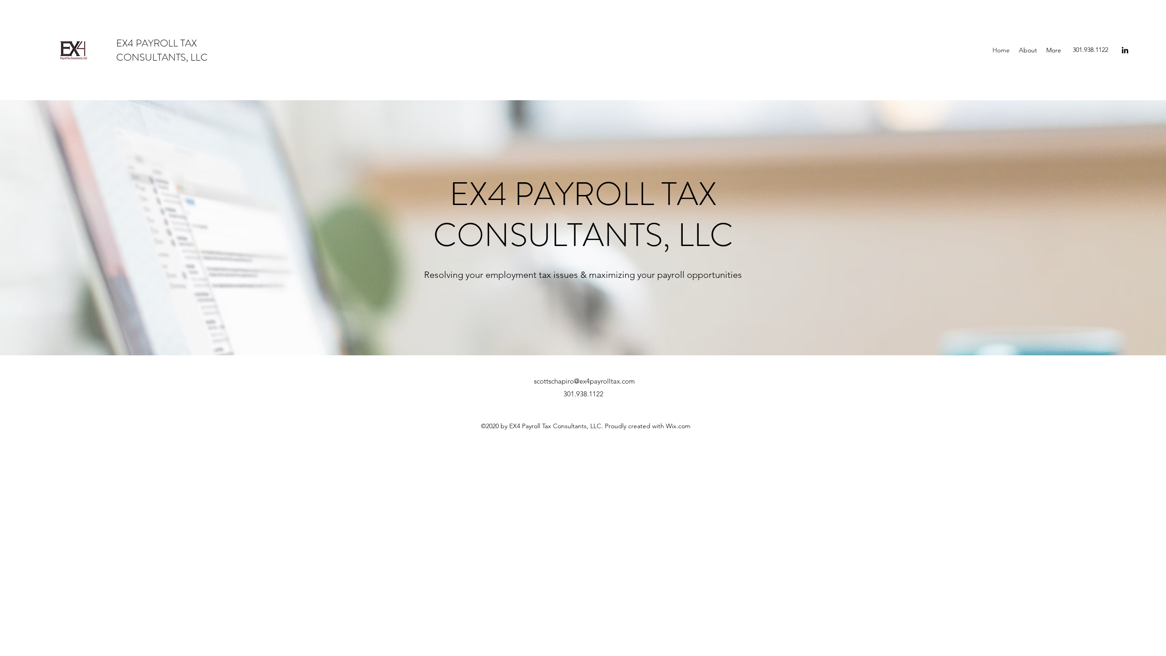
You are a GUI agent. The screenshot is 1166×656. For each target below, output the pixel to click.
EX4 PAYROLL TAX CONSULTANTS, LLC (162, 50)
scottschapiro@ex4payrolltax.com (584, 381)
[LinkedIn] (1125, 50)
